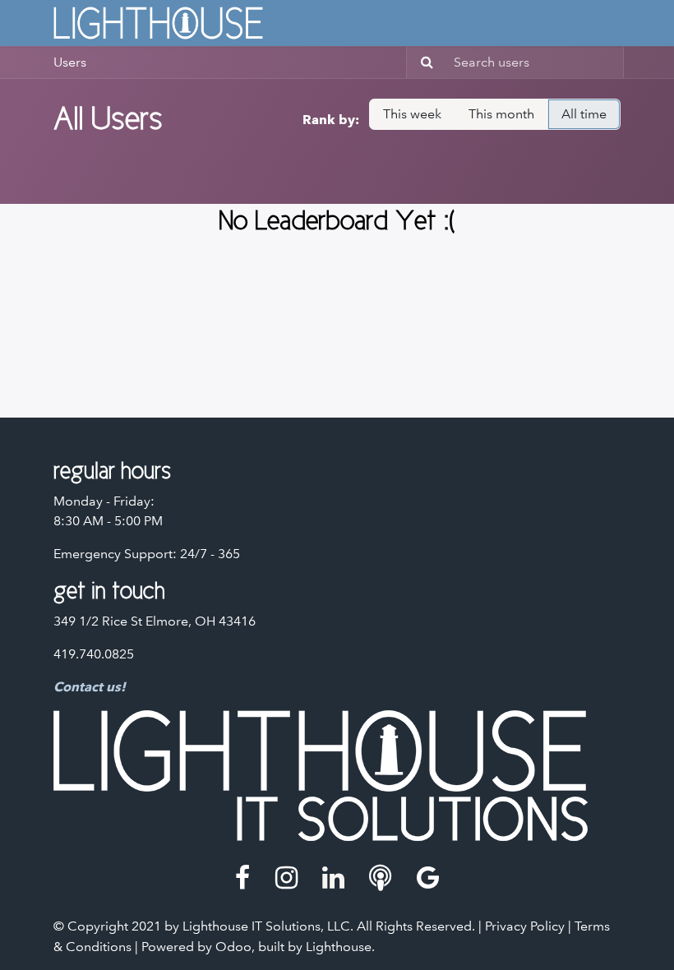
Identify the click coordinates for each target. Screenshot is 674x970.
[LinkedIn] (333, 878)
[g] (428, 878)
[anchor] (380, 878)
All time (584, 114)
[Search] (422, 62)
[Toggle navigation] (614, 23)
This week (412, 114)
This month (501, 114)
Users (69, 62)
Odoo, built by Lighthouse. (295, 946)
